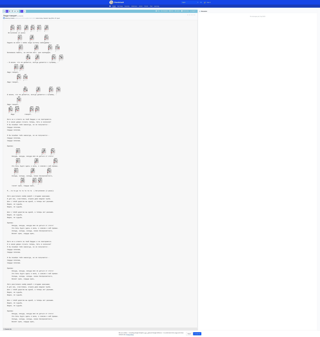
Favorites (127, 6)
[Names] (4, 11)
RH (22, 11)
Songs (114, 6)
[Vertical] (9, 11)
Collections (134, 6)
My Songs (120, 6)
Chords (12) (8, 329)
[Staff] (15, 11)
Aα (201, 2)
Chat (151, 6)
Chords (146, 6)
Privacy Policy (130, 334)
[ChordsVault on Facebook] (110, 6)
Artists (140, 6)
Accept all (197, 333)
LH (24, 11)
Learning (156, 6)
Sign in (209, 2)
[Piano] (12, 11)
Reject (189, 333)
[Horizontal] (7, 11)
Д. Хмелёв (20, 16)
